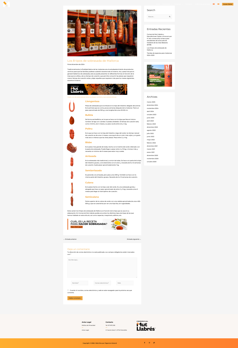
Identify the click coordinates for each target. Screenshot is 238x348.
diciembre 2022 (152, 127)
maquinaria (108, 215)
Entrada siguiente (134, 239)
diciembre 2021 (152, 146)
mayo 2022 (151, 140)
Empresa (178, 4)
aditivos (116, 215)
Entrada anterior (70, 239)
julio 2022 (150, 133)
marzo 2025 (151, 102)
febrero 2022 (151, 143)
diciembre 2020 (152, 155)
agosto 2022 (151, 130)
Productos (166, 4)
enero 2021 (151, 152)
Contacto (188, 4)
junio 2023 (150, 118)
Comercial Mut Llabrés (86, 213)
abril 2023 (150, 121)
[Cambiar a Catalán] (218, 4)
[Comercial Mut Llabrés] (6, 4)
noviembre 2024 (152, 108)
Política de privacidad (202, 4)
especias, (101, 215)
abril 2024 (150, 111)
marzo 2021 (151, 149)
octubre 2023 (151, 114)
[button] (227, 4)
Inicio (158, 4)
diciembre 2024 (152, 105)
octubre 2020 (151, 162)
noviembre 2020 (152, 158)
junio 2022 (150, 136)
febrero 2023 (151, 124)
